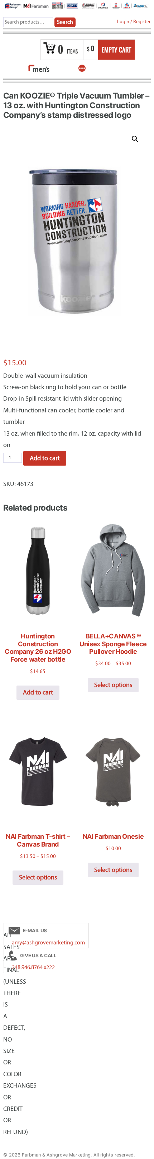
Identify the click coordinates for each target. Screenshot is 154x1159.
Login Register (134, 22)
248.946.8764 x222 (33, 967)
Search (65, 22)
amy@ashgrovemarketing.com (48, 942)
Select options (113, 685)
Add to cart (45, 458)
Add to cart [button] (38, 692)
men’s (41, 69)
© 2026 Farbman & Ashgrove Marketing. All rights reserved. (69, 1155)
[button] (135, 138)
